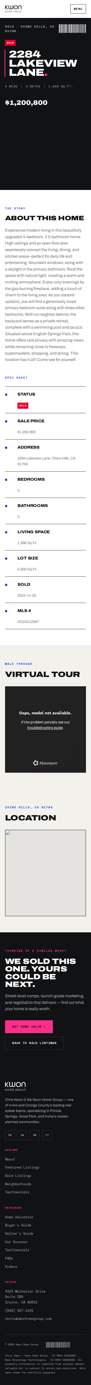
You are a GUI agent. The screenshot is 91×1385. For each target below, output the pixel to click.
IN (34, 1135)
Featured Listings (22, 1167)
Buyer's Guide (18, 1225)
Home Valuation (19, 1217)
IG (22, 1135)
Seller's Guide (19, 1233)
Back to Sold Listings (34, 1043)
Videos (11, 1266)
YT (47, 1135)
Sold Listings (18, 1175)
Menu (78, 9)
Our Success (16, 1241)
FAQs (9, 1258)
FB (10, 1135)
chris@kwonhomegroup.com (28, 1318)
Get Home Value (29, 1026)
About (10, 1159)
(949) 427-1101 (19, 1310)
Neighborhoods (18, 1183)
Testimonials (17, 1192)
